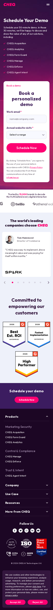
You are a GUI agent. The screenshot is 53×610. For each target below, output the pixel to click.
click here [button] (36, 586)
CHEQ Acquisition (14, 432)
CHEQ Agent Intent (15, 475)
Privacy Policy (36, 167)
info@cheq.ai (12, 177)
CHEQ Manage (13, 456)
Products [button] (11, 416)
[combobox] (26, 135)
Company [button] (12, 485)
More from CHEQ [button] (17, 511)
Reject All (38, 602)
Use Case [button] (11, 494)
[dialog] (26, 589)
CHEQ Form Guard (15, 437)
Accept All (15, 602)
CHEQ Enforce (13, 461)
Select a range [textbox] (18, 134)
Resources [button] (12, 503)
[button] (12, 282)
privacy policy (11, 595)
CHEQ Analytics (13, 442)
